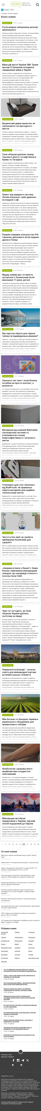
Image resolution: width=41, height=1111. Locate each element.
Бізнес (3, 944)
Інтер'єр (17, 951)
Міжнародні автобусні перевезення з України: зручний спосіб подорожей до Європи (18, 821)
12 (9, 844)
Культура (31, 948)
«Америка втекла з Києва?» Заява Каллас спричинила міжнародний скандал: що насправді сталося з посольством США (20, 572)
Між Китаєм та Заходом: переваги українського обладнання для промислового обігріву (20, 722)
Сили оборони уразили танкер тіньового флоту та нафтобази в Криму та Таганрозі (19, 157)
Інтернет (17, 948)
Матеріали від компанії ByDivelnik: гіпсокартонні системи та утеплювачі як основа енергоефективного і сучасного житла (20, 435)
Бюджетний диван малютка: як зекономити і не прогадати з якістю (18, 126)
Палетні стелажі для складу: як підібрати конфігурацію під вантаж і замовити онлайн (18, 989)
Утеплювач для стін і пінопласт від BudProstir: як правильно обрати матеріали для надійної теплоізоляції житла (18, 489)
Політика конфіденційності (9, 1102)
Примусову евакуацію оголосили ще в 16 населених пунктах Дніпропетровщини (18, 883)
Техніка (17, 932)
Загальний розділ (4, 933)
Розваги (31, 941)
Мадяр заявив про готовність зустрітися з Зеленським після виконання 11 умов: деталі (18, 277)
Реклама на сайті (6, 1054)
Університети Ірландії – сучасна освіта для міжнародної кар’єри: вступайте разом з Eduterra (19, 672)
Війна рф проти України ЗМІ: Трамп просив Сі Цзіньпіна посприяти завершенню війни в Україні (20, 67)
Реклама (4, 961)
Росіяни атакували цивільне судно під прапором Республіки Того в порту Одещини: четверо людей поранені (17, 891)
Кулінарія (4, 954)
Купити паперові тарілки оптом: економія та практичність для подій (18, 1020)
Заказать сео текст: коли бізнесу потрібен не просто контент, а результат (19, 383)
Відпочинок (18, 941)
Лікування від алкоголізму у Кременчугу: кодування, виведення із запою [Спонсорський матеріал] (19, 997)
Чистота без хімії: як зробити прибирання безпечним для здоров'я (17, 540)
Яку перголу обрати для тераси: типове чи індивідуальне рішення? (20, 334)
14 (16, 844)
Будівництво (5, 941)
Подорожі (4, 958)
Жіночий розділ (6, 948)
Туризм (3, 937)
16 (23, 844)
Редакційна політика (15, 1103)
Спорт (30, 944)
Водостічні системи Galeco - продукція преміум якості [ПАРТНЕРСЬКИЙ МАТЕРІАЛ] (20, 983)
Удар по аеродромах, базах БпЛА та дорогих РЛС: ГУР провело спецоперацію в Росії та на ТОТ (19, 869)
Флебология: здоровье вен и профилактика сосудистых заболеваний (17, 771)
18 (31, 844)
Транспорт (31, 937)
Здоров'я (31, 932)
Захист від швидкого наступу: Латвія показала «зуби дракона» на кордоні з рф (19, 197)
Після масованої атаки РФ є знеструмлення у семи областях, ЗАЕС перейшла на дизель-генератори (18, 876)
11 (5, 844)
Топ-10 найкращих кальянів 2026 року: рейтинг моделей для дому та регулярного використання (20, 970)
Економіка (4, 951)
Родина (30, 954)
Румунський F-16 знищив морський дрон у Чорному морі (19, 862)
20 (38, 844)
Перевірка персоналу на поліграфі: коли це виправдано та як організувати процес (18, 1028)
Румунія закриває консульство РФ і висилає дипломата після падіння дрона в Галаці (20, 237)
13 (13, 844)
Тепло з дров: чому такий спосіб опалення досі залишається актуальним (19, 976)
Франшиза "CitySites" (7, 1057)
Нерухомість (19, 937)
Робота (17, 958)
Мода (30, 951)
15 (20, 844)
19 (34, 844)
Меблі (17, 944)
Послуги (17, 954)
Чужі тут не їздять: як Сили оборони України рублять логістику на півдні (16, 613)
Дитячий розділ (33, 958)
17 (27, 844)
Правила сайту (22, 1102)
